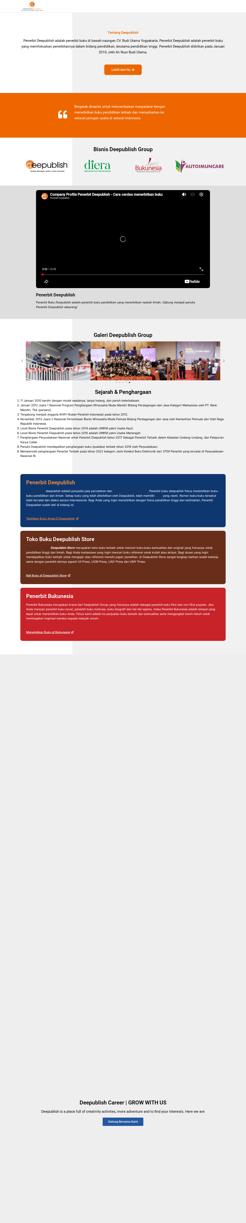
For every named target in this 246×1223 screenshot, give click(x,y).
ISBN (158, 495)
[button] (22, 361)
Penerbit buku (35, 491)
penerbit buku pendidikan (130, 491)
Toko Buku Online (38, 548)
